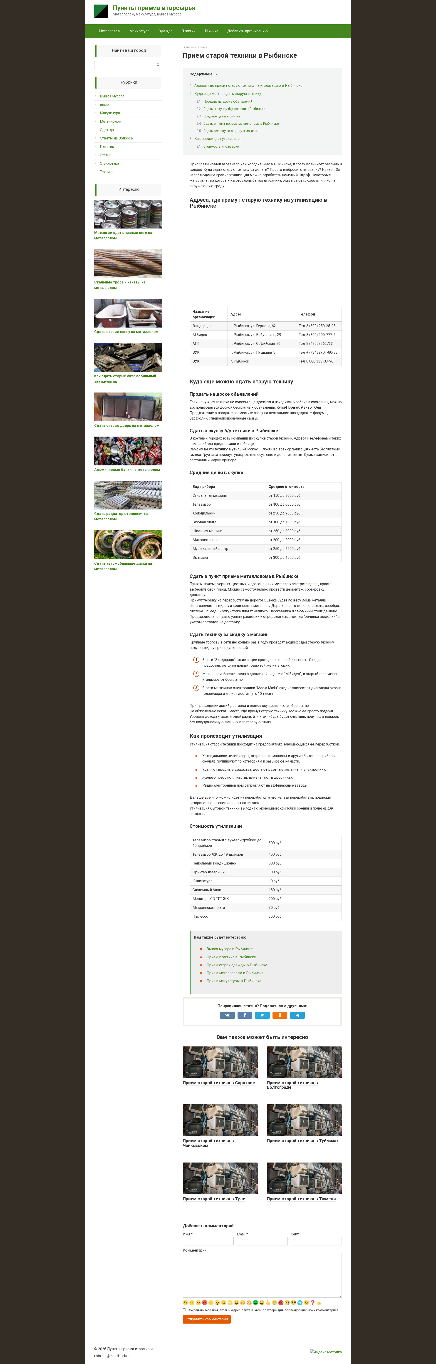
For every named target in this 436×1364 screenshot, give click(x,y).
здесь (313, 584)
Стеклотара (109, 163)
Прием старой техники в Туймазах (303, 1140)
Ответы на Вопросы (117, 138)
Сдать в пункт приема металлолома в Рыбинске (241, 124)
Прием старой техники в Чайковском (208, 1143)
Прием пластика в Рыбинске (231, 957)
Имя (188, 1234)
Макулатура (139, 31)
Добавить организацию (247, 31)
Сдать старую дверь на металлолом (126, 425)
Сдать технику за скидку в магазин (230, 131)
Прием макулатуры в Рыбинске (234, 981)
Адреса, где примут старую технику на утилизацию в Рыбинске (248, 85)
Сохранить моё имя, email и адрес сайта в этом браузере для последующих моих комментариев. (263, 1310)
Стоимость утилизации (221, 146)
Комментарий (194, 1250)
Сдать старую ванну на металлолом (126, 332)
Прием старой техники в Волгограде (292, 1085)
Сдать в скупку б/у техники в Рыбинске (234, 109)
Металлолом (109, 31)
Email (242, 1234)
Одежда (165, 31)
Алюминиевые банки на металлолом (127, 469)
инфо (104, 104)
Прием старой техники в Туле (214, 1198)
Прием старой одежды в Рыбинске (237, 965)
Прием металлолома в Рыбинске (235, 973)
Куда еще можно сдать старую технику (227, 94)
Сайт (295, 1234)
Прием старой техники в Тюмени (301, 1198)
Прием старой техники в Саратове (219, 1082)
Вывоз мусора (112, 96)
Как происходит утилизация (217, 139)
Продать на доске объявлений (227, 101)
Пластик (188, 31)
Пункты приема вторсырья (154, 8)
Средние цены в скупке (221, 116)
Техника (211, 31)
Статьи (105, 155)
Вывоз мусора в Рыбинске (230, 949)
